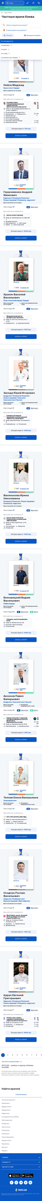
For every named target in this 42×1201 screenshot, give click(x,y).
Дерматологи (6, 1106)
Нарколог (7, 198)
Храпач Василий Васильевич (14, 296)
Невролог (7, 899)
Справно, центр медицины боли (17, 620)
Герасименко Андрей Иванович (17, 193)
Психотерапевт (10, 200)
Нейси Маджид (13, 85)
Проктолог (8, 88)
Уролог (19, 400)
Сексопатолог (9, 400)
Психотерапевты (8, 1137)
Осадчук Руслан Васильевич (14, 894)
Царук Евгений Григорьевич (13, 997)
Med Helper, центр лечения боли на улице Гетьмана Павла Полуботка (17, 917)
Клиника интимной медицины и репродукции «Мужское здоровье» (17, 417)
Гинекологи (6, 1103)
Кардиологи (6, 1110)
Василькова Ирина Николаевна (16, 497)
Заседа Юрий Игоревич (19, 393)
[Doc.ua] (3, 3)
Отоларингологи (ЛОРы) (10, 1117)
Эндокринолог (10, 800)
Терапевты (5, 1144)
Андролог (8, 396)
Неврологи (5, 1113)
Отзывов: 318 (24, 488)
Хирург (16, 88)
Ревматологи (6, 1140)
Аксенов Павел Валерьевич (13, 697)
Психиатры (5, 1130)
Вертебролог (24, 901)
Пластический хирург (13, 300)
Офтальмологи (7, 1120)
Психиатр (16, 198)
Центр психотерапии (15, 215)
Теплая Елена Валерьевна (20, 797)
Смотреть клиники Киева (10, 1061)
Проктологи (6, 1127)
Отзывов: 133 (24, 591)
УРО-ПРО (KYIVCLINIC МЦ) (16, 817)
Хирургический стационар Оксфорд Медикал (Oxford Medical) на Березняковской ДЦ (17, 720)
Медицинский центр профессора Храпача (15, 317)
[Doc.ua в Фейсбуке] (11, 1182)
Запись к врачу (21, 135)
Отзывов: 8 (25, 78)
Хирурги (4, 1150)
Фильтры (9, 35)
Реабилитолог (18, 899)
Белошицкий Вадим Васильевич (16, 599)
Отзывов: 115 (24, 287)
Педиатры (5, 1123)
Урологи (4, 1147)
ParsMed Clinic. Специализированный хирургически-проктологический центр (17, 105)
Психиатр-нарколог (26, 200)
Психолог (25, 198)
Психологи (5, 1134)
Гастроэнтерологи (8, 1100)
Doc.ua (4, 1193)
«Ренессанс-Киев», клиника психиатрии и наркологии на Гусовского (17, 1019)
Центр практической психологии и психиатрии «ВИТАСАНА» (16, 519)
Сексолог (21, 398)
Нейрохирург (9, 604)
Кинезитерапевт (11, 901)
